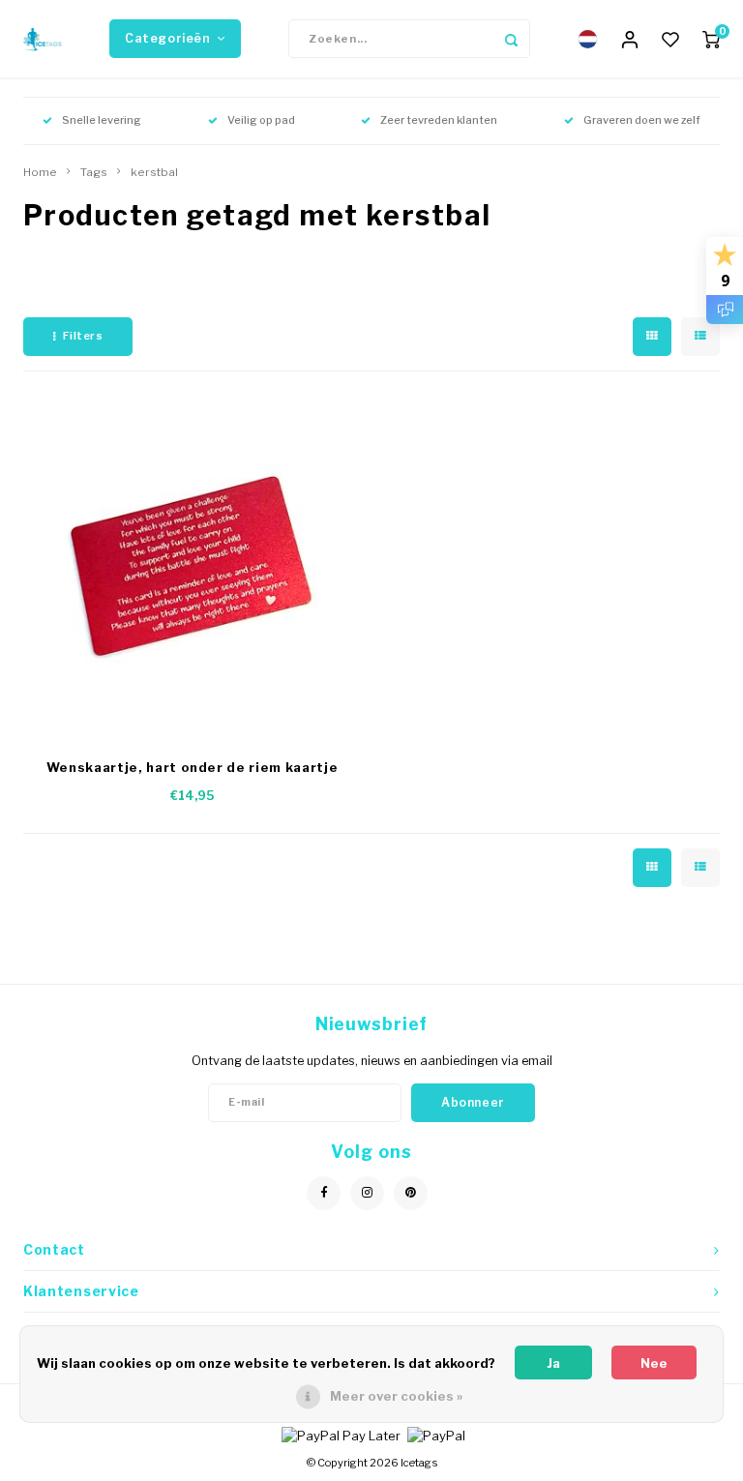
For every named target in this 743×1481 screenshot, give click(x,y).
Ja (553, 1363)
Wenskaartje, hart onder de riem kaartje (192, 767)
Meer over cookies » (396, 1396)
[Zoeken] (510, 38)
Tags (93, 172)
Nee (654, 1363)
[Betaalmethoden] (339, 1433)
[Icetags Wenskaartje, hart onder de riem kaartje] (192, 569)
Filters (83, 335)
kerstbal (154, 172)
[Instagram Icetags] (367, 1193)
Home (40, 172)
